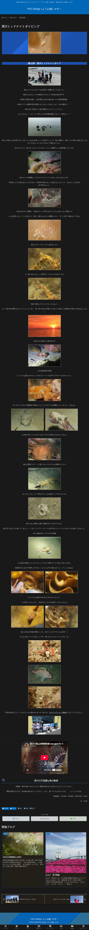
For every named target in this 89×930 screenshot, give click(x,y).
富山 (20, 808)
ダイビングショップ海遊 (57, 712)
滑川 (32, 808)
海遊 (26, 808)
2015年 (6, 808)
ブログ (14, 808)
